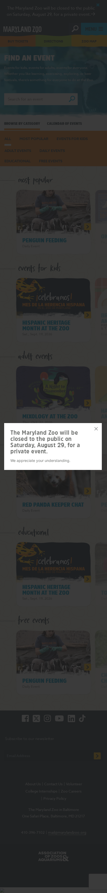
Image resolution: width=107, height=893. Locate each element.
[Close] (96, 428)
